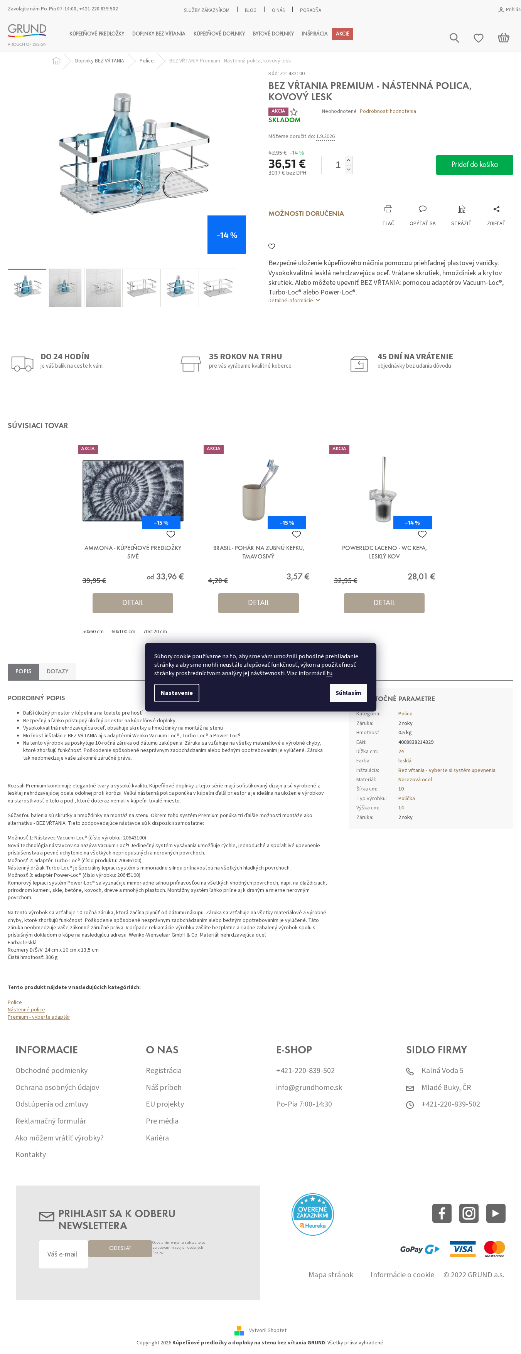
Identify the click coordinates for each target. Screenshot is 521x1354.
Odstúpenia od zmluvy (51, 1104)
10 (401, 789)
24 (401, 751)
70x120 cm (155, 632)
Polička (406, 798)
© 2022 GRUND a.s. (473, 1275)
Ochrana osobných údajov (57, 1088)
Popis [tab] (23, 672)
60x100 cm (123, 632)
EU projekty (165, 1104)
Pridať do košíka (475, 165)
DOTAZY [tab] (58, 672)
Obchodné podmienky (51, 1071)
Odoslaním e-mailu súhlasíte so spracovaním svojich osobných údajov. (178, 1248)
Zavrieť (320, 197)
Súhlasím (348, 693)
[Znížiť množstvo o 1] (348, 169)
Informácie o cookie (402, 1275)
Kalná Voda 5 (443, 1071)
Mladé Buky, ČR (446, 1088)
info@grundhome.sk (309, 1088)
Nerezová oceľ (415, 780)
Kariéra (157, 1138)
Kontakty (30, 1155)
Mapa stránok (331, 1275)
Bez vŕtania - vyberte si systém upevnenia (447, 770)
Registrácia (164, 1071)
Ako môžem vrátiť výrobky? (59, 1138)
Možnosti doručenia (306, 214)
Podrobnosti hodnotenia (388, 111)
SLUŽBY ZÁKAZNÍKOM (206, 10)
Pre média (162, 1121)
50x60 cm (93, 632)
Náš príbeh (164, 1088)
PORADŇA (310, 10)
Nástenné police (26, 1010)
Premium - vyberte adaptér (39, 1017)
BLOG (250, 10)
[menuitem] (97, 34)
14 (401, 808)
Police (15, 1002)
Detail (132, 603)
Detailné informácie (290, 300)
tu (329, 673)
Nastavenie (177, 693)
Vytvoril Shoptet (268, 1331)
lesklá (404, 761)
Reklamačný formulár (50, 1121)
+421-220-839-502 (305, 1071)
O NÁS (278, 10)
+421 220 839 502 (98, 8)
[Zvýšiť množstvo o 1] (348, 160)
